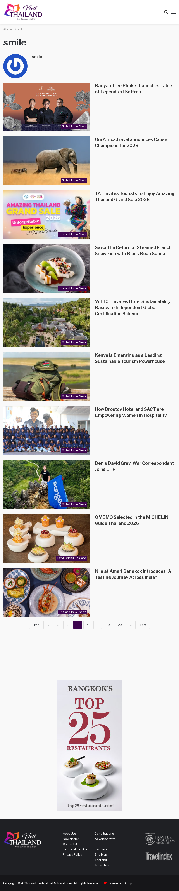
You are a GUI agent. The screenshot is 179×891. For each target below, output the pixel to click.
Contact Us (71, 844)
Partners (101, 849)
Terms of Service (75, 849)
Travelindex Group (119, 883)
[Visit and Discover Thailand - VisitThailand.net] (23, 12)
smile (37, 56)
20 (120, 624)
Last (143, 624)
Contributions (104, 833)
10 (108, 624)
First (36, 624)
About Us (69, 833)
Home (10, 29)
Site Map (101, 854)
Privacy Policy (72, 854)
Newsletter (71, 839)
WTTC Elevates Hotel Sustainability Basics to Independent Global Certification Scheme (132, 307)
